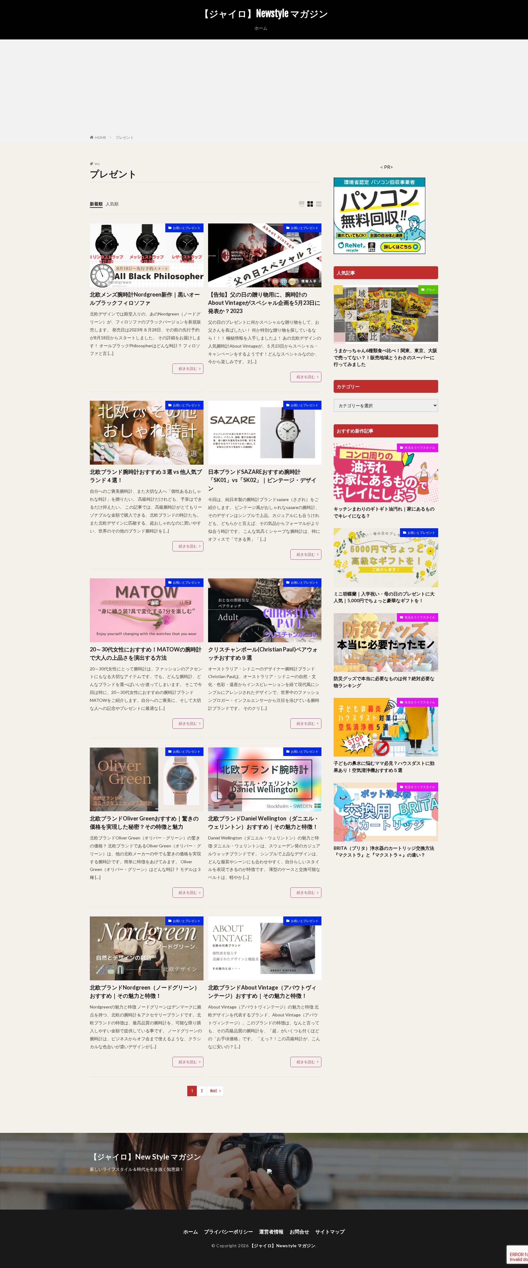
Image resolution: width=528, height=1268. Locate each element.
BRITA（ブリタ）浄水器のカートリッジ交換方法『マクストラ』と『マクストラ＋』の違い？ (384, 851)
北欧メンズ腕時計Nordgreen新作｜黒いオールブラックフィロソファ (145, 298)
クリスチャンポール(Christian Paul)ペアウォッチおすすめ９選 (263, 653)
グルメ (430, 289)
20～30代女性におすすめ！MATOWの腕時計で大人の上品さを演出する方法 (146, 653)
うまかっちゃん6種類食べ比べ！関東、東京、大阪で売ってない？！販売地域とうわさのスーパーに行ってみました (385, 357)
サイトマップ (330, 1231)
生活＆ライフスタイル (420, 447)
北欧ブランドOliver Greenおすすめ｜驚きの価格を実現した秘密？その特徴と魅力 (144, 822)
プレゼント (125, 137)
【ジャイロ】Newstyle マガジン (264, 13)
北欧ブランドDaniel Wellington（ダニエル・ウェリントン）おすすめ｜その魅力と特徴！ (263, 822)
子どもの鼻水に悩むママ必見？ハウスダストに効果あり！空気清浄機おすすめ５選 (384, 766)
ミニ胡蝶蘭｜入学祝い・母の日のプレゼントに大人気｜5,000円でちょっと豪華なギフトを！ (384, 597)
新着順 (96, 203)
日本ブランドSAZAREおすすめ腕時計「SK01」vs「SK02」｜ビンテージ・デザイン (262, 480)
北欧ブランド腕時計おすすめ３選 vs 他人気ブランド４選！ (146, 475)
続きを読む (188, 368)
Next (213, 1091)
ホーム (261, 28)
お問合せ (299, 1231)
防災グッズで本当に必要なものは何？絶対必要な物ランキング (384, 682)
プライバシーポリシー (228, 1231)
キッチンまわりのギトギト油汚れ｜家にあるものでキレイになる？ (384, 512)
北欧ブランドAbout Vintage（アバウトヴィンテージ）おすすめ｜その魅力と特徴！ (262, 991)
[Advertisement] (264, 88)
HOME (100, 137)
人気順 (112, 203)
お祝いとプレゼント (186, 228)
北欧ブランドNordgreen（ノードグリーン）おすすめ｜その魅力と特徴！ (145, 991)
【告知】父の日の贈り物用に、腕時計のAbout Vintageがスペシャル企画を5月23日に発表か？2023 (264, 302)
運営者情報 (271, 1231)
